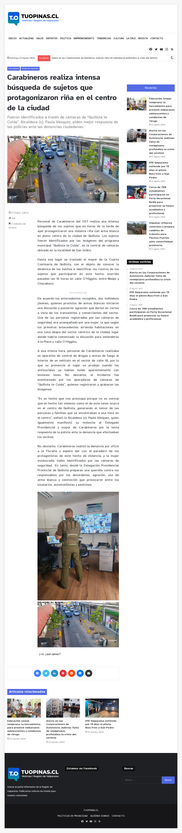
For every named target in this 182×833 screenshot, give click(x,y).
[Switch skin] (172, 58)
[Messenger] (80, 673)
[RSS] (172, 49)
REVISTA (143, 38)
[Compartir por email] (88, 673)
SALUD (40, 38)
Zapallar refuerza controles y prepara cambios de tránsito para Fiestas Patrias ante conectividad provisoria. (161, 234)
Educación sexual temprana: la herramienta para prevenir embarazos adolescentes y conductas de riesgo (24, 728)
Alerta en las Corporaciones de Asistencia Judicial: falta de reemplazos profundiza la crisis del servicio (104, 58)
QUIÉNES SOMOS (99, 816)
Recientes (151, 88)
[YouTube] (161, 49)
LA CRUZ (131, 38)
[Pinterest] (63, 673)
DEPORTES (52, 38)
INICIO (13, 38)
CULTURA (119, 38)
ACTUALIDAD (26, 38)
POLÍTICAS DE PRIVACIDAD (72, 816)
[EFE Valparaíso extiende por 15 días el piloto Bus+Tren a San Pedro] (102, 708)
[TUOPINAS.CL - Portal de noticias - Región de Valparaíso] (33, 19)
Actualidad (13, 68)
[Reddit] (71, 673)
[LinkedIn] (54, 673)
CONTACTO (156, 38)
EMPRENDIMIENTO (84, 38)
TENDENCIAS (104, 38)
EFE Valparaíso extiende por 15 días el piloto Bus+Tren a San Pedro (100, 724)
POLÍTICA (65, 38)
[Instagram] (166, 49)
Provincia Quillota (30, 68)
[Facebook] (150, 49)
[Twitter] (156, 49)
